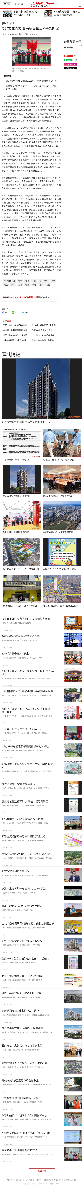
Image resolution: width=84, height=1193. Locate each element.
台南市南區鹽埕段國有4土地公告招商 (60, 606)
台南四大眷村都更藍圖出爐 (15, 330)
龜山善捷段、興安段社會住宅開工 (16, 532)
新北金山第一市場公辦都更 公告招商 (22, 819)
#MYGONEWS (9, 281)
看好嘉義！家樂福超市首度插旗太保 (22, 1045)
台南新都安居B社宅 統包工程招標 (21, 636)
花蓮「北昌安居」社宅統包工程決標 (22, 941)
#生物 (48, 285)
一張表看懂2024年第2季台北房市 (16, 460)
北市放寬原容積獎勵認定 (16, 871)
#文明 (46, 281)
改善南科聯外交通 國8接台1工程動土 (19, 340)
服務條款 (38, 1180)
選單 (8, 4)
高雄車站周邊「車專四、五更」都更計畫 (24, 1063)
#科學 (53, 281)
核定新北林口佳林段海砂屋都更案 (16, 496)
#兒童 (6, 285)
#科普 (34, 285)
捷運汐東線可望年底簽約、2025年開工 (24, 888)
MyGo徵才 (28, 1180)
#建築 (27, 285)
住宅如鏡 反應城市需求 (42, 330)
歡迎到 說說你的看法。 (27, 297)
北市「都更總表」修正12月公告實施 (22, 975)
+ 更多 (80, 45)
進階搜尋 (20, 4)
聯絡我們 (10, 1180)
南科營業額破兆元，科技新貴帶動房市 (58, 532)
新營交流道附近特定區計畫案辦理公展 (23, 836)
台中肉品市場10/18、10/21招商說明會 (21, 568)
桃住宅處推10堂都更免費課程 (18, 784)
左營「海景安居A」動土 (15, 653)
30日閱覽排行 (72, 41)
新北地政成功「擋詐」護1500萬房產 (20, 606)
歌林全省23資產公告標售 (43, 340)
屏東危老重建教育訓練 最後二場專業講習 (25, 801)
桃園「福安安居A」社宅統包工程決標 (23, 993)
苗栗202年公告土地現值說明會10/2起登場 (25, 958)
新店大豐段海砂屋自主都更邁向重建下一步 (26, 422)
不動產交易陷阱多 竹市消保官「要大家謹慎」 (27, 1132)
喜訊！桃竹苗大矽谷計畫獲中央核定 (22, 906)
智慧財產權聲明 (71, 1180)
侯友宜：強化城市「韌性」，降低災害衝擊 (26, 618)
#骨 (39, 281)
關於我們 (19, 1180)
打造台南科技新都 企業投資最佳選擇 (22, 1028)
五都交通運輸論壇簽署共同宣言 (17, 325)
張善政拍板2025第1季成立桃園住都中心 (24, 1115)
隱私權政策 (47, 1180)
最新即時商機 (68, 47)
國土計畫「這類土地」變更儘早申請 (57, 496)
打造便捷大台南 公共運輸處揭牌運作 (48, 335)
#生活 (20, 285)
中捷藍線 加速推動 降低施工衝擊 (20, 1098)
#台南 (20, 281)
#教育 (41, 285)
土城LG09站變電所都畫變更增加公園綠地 (25, 746)
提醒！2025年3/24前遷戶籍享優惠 (59, 568)
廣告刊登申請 (58, 1180)
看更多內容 (42, 1171)
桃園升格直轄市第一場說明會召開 (18, 335)
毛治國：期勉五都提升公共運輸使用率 (49, 325)
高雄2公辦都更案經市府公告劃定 (20, 1080)
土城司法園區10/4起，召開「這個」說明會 (26, 853)
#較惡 (13, 285)
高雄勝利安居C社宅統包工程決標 (20, 1010)
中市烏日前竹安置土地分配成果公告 (22, 729)
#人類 (34, 281)
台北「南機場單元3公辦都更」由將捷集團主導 (28, 923)
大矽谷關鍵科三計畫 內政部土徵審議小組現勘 (27, 691)
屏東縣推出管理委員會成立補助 (19, 1150)
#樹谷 (27, 281)
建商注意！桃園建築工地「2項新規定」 (59, 460)
